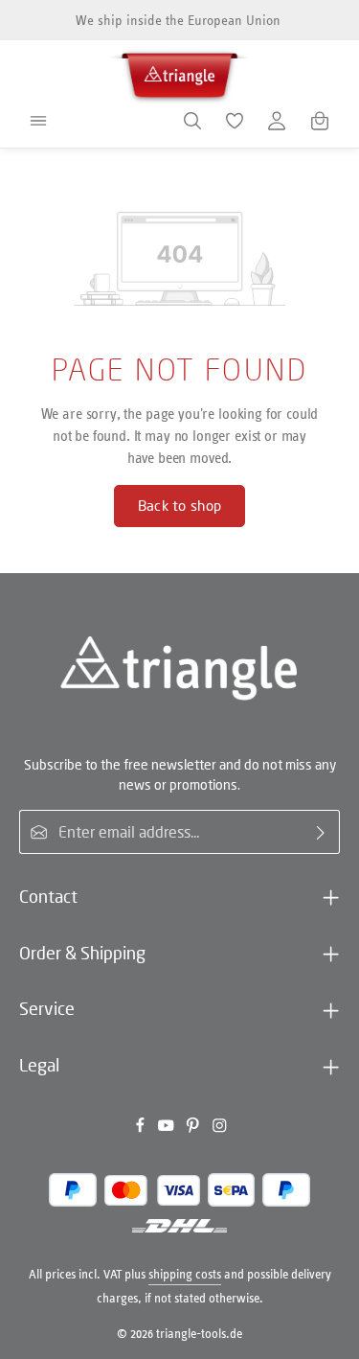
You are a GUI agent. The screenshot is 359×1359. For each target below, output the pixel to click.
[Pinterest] (194, 1128)
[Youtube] (167, 1128)
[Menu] (38, 121)
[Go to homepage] (180, 72)
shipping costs (184, 1274)
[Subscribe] (321, 832)
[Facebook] (141, 1128)
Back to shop (180, 505)
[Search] (192, 121)
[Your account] (277, 121)
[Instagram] (220, 1128)
